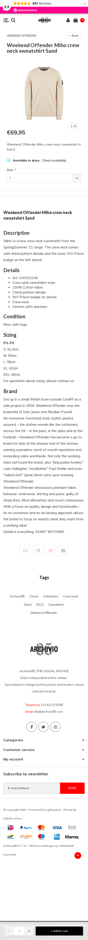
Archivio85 (17, 596)
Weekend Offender (43, 613)
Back (75, 35)
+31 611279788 (52, 705)
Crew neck (70, 596)
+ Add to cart (59, 931)
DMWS (7, 818)
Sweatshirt (56, 604)
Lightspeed (53, 809)
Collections (50, 596)
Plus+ (18, 818)
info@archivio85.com (48, 711)
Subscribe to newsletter (25, 774)
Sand (27, 604)
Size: (11, 170)
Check (34, 596)
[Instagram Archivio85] (55, 727)
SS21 (40, 604)
